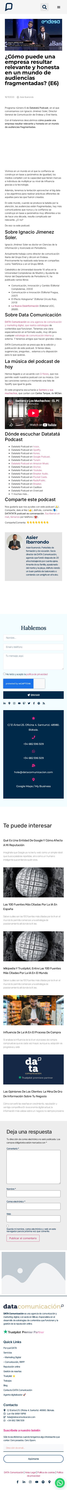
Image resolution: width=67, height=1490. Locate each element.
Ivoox (36, 446)
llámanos (15, 516)
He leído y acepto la (26, 674)
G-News (44, 373)
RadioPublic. (39, 480)
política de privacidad (36, 674)
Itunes (36, 453)
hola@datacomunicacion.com (33, 772)
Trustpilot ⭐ (9, 1376)
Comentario (13, 1148)
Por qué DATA (10, 1347)
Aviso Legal (30, 1472)
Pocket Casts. (40, 477)
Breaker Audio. (40, 473)
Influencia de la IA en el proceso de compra (32, 1032)
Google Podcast (41, 456)
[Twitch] (24, 703)
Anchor (36, 466)
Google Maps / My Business (33, 786)
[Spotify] (39, 703)
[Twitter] (29, 703)
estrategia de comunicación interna (33, 335)
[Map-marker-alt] (9, 703)
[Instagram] (14, 703)
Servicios (7, 1352)
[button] (44, 7)
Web (9, 1214)
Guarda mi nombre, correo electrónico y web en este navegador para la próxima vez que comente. (31, 1230)
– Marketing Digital (12, 1357)
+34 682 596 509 (33, 743)
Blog (5, 1385)
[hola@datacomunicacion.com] (33, 765)
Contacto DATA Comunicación (17, 1390)
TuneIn (36, 460)
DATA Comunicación (13, 1472)
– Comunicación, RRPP (14, 1362)
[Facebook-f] (34, 703)
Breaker (37, 483)
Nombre (11, 1189)
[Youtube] (19, 703)
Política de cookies (46, 1472)
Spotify (36, 449)
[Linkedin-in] (4, 703)
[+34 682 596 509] (33, 737)
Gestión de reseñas (12, 1371)
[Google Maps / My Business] (33, 779)
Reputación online (11, 1366)
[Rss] (44, 703)
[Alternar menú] (58, 7)
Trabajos (7, 1380)
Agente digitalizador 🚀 (14, 1394)
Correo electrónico (16, 1201)
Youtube (37, 470)
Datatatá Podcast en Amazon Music (30, 463)
